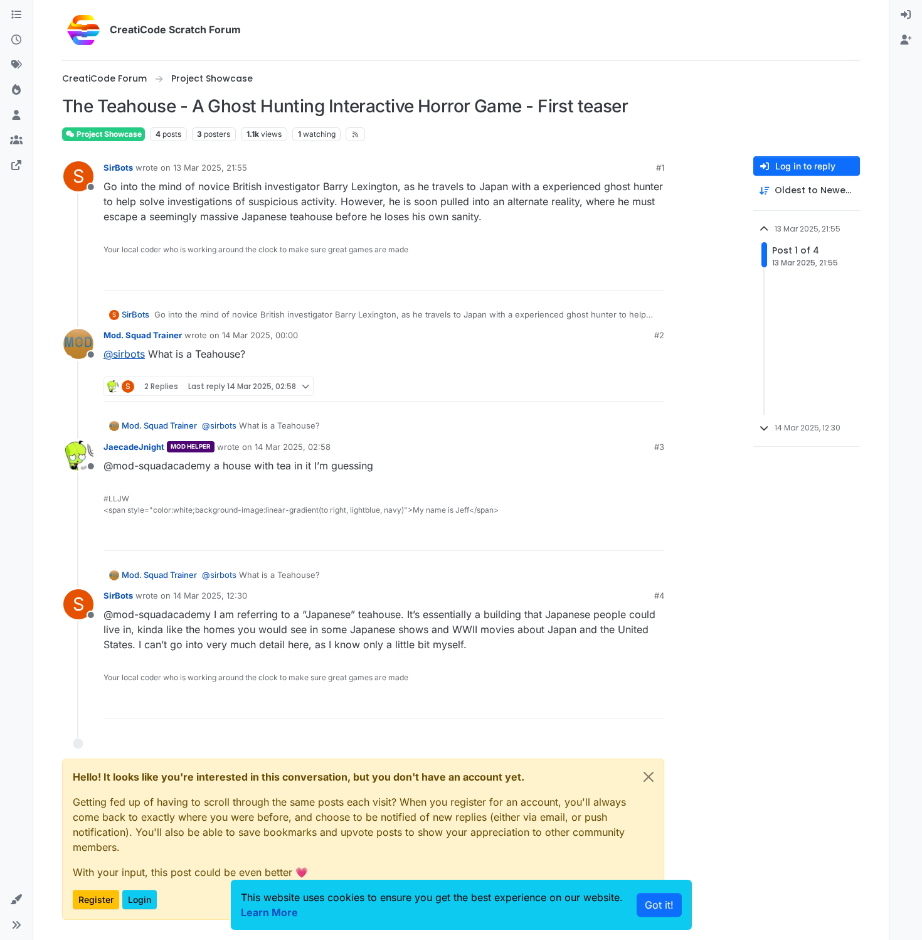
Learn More (269, 912)
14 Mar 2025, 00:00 (260, 335)
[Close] (648, 776)
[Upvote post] (611, 275)
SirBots (118, 168)
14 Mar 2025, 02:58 (293, 447)
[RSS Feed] (355, 134)
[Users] (16, 115)
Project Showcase (108, 134)
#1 (660, 168)
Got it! (659, 905)
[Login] (905, 15)
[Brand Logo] (83, 30)
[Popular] (16, 90)
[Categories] (16, 15)
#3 (659, 447)
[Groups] (16, 141)
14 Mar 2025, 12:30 (210, 595)
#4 (659, 595)
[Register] (905, 40)
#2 (659, 335)
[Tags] (16, 65)
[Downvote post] (653, 275)
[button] (16, 900)
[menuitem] (905, 15)
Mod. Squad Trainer (142, 335)
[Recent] (16, 40)
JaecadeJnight (133, 447)
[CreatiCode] (16, 166)
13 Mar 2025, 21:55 (210, 168)
